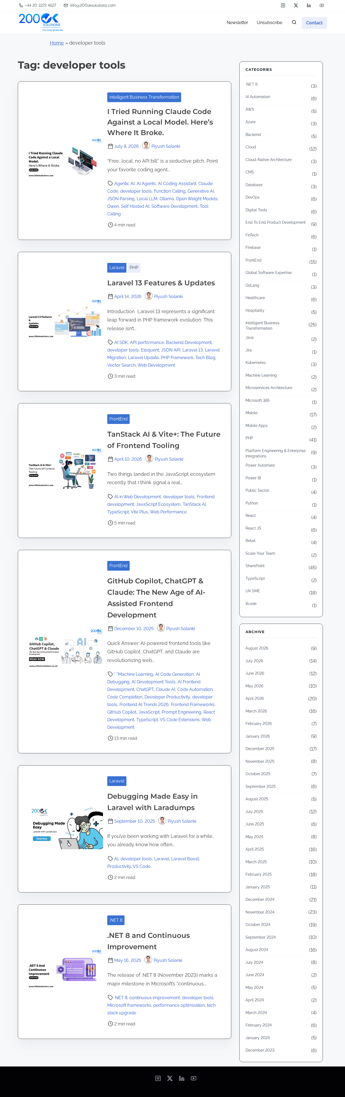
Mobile (251, 413)
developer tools (136, 191)
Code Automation (195, 689)
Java (250, 337)
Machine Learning (261, 375)
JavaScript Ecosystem (158, 504)
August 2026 (257, 648)
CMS (250, 172)
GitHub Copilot (121, 712)
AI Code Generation (174, 674)
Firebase (253, 247)
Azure (251, 122)
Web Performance (168, 511)
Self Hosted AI (135, 206)
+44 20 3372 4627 (40, 5)
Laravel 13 (192, 350)
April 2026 (255, 698)
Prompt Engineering (181, 712)
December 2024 (260, 899)
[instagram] (283, 5)
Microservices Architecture (269, 388)
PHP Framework (177, 357)
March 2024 (256, 1013)
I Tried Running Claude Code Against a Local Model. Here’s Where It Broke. (160, 122)
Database (254, 185)
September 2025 (261, 786)
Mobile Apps (257, 425)
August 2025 (257, 799)
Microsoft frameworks (129, 1005)
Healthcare (255, 298)
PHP (134, 267)
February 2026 (259, 723)
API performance (147, 342)
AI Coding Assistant (177, 183)
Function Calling (169, 191)
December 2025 (260, 749)
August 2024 (257, 950)
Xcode (251, 603)
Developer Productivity (167, 697)
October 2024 (258, 924)
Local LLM (147, 198)
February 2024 (259, 1025)
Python (252, 503)
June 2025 (255, 824)
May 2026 (254, 686)
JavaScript (149, 712)
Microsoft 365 (258, 400)
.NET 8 (115, 920)
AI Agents (146, 183)
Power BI (253, 478)
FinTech (252, 235)
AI (116, 858)
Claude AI (165, 689)
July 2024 (254, 962)
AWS (250, 109)
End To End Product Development (276, 222)
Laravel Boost (185, 858)
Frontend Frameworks (193, 704)
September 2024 (261, 937)
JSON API (170, 350)
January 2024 (258, 1038)
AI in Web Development (137, 496)
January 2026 (258, 736)
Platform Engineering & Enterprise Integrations (276, 453)
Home (57, 43)
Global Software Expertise (269, 272)
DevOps (253, 197)
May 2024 (254, 987)
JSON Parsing (120, 198)
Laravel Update (143, 357)
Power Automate (260, 465)
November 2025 (260, 761)
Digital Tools (256, 210)
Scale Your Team (260, 553)
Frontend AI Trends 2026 (144, 704)
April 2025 (255, 849)
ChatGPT (145, 689)
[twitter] (296, 5)
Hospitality (255, 310)
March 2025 (256, 862)
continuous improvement (154, 997)
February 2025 (259, 874)
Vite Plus (139, 511)
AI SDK (121, 342)
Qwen (113, 206)
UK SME (253, 591)
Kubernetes (256, 362)
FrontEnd (118, 419)
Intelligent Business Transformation (144, 97)
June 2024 (255, 975)
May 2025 (254, 837)
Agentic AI (124, 183)
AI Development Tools (153, 681)
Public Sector (257, 490)
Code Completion (124, 697)
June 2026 (255, 673)
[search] (294, 23)
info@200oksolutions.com (92, 5)
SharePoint (255, 566)
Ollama (167, 198)
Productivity (119, 866)
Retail (251, 541)
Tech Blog (205, 357)
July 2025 (254, 812)
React (251, 515)
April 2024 (255, 1000)
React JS (253, 528)
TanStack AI (194, 504)
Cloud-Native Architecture (269, 160)
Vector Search (121, 365)
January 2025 (258, 887)
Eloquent (150, 350)
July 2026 (254, 661)
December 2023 (260, 1050)
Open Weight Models (197, 198)
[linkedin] (308, 5)
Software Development (174, 206)
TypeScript (118, 511)
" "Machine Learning (133, 674)
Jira (249, 350)
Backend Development (189, 342)
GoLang (252, 285)
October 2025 (258, 774)
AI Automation (258, 97)
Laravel (116, 267)
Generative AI (201, 191)
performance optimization (179, 1005)
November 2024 (260, 912)
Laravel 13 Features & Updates (162, 283)
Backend (253, 134)
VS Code (141, 866)
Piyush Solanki (165, 146)
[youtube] (321, 5)
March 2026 (256, 711)
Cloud (251, 147)
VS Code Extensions (180, 719)
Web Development (156, 365)
